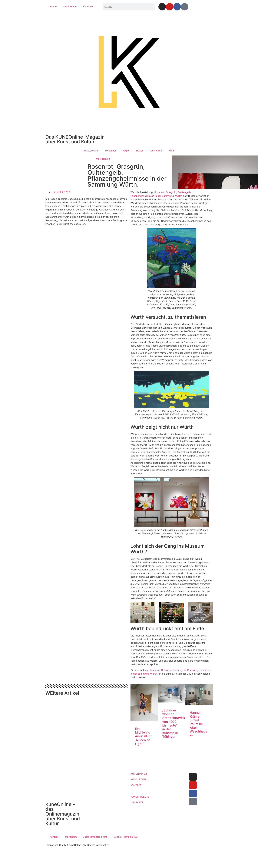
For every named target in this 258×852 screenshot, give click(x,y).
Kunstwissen (156, 150)
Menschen (110, 150)
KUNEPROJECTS (139, 796)
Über (172, 150)
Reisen (139, 150)
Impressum (70, 836)
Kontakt (54, 836)
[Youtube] (169, 6)
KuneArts (88, 6)
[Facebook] (177, 6)
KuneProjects (70, 6)
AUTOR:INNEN (138, 773)
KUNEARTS (136, 802)
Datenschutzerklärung (95, 836)
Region (126, 150)
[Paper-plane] (184, 6)
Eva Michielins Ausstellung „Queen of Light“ (143, 736)
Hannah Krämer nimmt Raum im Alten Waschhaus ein (198, 724)
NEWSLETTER (138, 779)
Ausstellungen (91, 150)
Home (53, 6)
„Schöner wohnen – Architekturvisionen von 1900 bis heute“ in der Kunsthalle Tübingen (177, 723)
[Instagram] (162, 6)
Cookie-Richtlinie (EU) (126, 836)
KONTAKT (135, 785)
